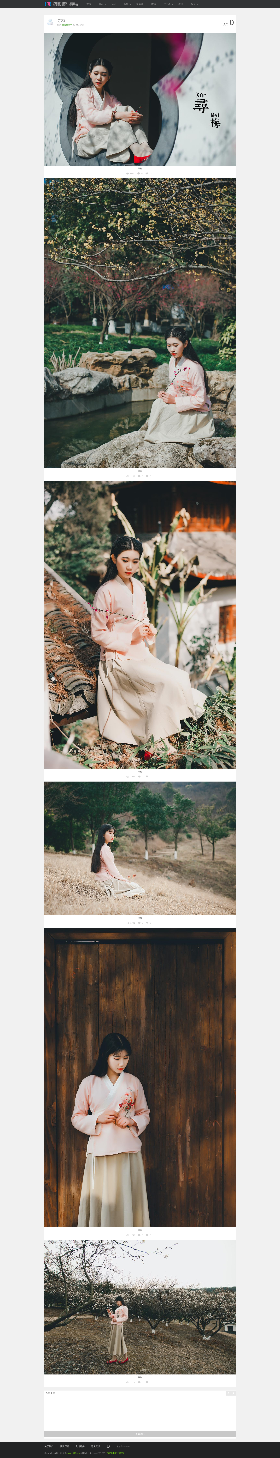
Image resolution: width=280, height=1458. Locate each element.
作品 (101, 4)
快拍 (153, 4)
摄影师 (139, 4)
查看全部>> (67, 25)
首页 (89, 4)
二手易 (167, 4)
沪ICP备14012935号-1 (116, 1453)
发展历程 (64, 1446)
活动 (113, 4)
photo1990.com (73, 1453)
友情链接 (80, 1446)
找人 (193, 4)
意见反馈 (95, 1446)
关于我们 (48, 1446)
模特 (126, 4)
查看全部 (140, 1434)
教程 (180, 4)
